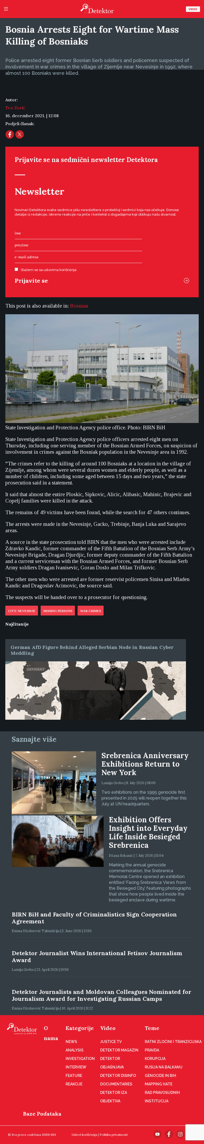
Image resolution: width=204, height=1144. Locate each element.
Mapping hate (158, 1084)
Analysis (74, 1050)
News (71, 1042)
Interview (76, 1067)
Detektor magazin (119, 1050)
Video (193, 9)
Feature (74, 1075)
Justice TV (111, 1042)
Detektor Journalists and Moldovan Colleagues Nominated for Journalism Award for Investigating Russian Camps (101, 995)
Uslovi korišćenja (84, 1135)
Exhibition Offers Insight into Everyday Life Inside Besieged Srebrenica (148, 832)
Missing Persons (57, 611)
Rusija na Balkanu (163, 1067)
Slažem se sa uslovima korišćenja (48, 270)
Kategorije (80, 1028)
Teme (152, 1028)
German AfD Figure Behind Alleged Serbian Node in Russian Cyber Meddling (92, 650)
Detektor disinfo (118, 1075)
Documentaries (116, 1084)
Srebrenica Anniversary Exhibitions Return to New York (145, 764)
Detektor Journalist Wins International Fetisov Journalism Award (97, 956)
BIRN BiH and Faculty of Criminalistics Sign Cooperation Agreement (94, 918)
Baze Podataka (42, 1113)
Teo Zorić (15, 107)
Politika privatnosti (114, 1135)
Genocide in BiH (160, 1075)
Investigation (80, 1058)
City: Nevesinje (21, 611)
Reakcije (74, 1084)
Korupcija (155, 1058)
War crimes (90, 611)
